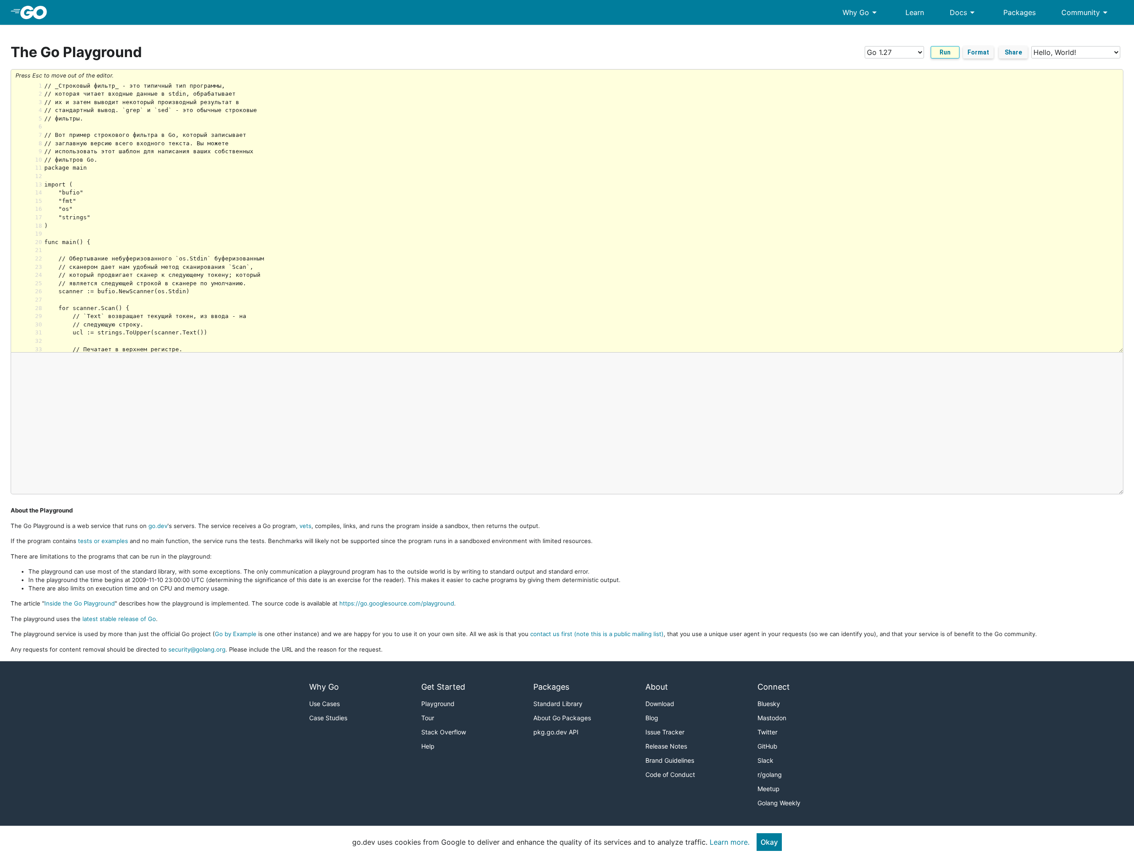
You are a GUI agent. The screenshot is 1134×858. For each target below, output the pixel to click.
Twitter (767, 732)
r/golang (769, 774)
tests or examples (103, 540)
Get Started (443, 686)
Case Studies (328, 718)
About (656, 686)
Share (1013, 52)
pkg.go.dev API (556, 732)
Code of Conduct (670, 774)
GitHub (767, 746)
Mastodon (771, 718)
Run (945, 52)
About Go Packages (562, 718)
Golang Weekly (778, 803)
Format (978, 52)
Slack (765, 760)
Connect (773, 686)
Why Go (861, 12)
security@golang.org (196, 649)
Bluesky (768, 703)
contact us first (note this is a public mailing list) (597, 633)
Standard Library (558, 703)
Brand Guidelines (669, 760)
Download (659, 703)
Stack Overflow (443, 732)
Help (428, 746)
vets (305, 525)
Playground (437, 703)
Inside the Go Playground (79, 603)
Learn (914, 12)
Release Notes (666, 746)
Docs (964, 12)
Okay (769, 842)
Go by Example (235, 633)
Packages (1019, 12)
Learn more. (730, 842)
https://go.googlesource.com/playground (396, 603)
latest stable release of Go (119, 618)
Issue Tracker (664, 732)
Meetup (768, 788)
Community (1086, 12)
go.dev (157, 525)
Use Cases (324, 703)
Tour (427, 718)
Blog (651, 718)
